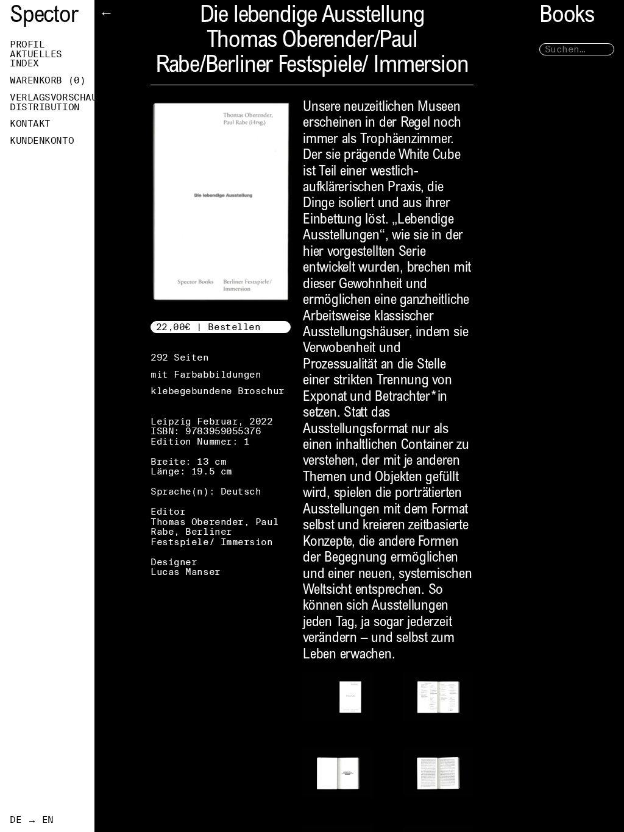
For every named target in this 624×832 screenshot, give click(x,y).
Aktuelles (36, 54)
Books (566, 17)
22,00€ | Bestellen (208, 327)
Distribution (45, 107)
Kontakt (30, 124)
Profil (27, 44)
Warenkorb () (47, 80)
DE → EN (32, 820)
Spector (44, 17)
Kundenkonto (42, 141)
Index (24, 63)
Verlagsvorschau (52, 97)
